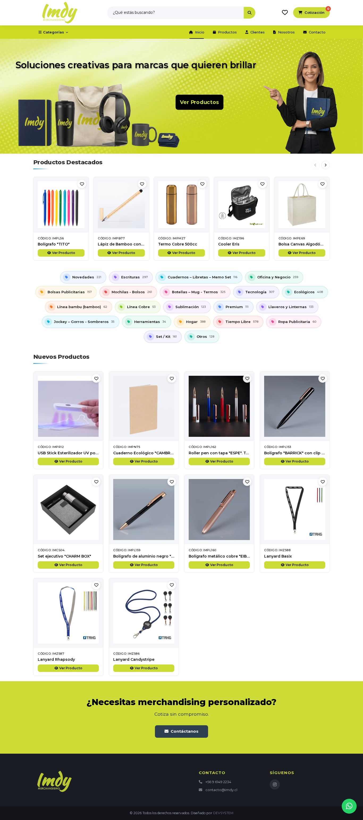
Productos (227, 32)
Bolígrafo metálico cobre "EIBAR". (221, 556)
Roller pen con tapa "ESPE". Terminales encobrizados (241, 453)
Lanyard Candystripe (133, 659)
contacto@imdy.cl (221, 790)
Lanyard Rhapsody (56, 659)
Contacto (317, 32)
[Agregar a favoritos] (82, 184)
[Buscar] (249, 13)
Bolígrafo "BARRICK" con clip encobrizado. (306, 453)
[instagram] (275, 784)
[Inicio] (59, 12)
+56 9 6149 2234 (218, 782)
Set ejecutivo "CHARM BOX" (64, 556)
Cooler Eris (228, 244)
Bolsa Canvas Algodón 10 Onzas (310, 244)
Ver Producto (63, 253)
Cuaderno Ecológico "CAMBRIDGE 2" (149, 453)
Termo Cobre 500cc (177, 244)
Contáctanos (185, 731)
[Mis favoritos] (285, 12)
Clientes (257, 32)
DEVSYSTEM (223, 813)
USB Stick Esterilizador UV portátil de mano (80, 453)
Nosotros (286, 32)
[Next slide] (325, 165)
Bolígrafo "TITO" (54, 244)
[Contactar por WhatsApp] (349, 806)
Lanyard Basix (278, 556)
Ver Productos (199, 102)
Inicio (199, 32)
